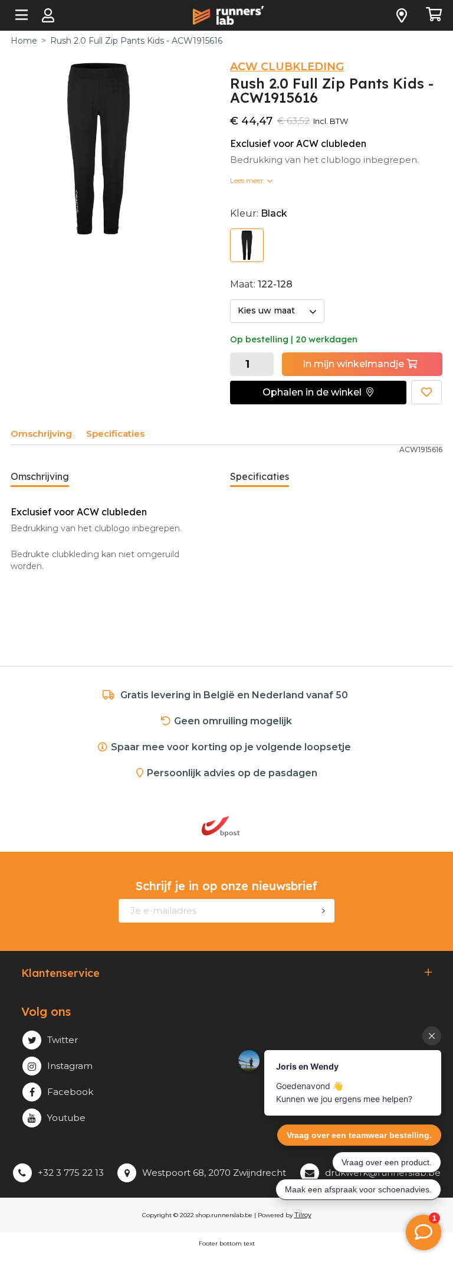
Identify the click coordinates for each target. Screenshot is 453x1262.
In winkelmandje (354, 364)
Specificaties (115, 433)
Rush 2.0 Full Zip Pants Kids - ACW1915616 (136, 40)
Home (24, 40)
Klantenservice (60, 973)
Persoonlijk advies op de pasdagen (232, 773)
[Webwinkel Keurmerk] (284, 826)
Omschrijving (41, 433)
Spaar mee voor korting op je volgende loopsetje (233, 747)
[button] (318, 392)
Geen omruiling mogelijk (233, 721)
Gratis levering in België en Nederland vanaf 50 (234, 695)
